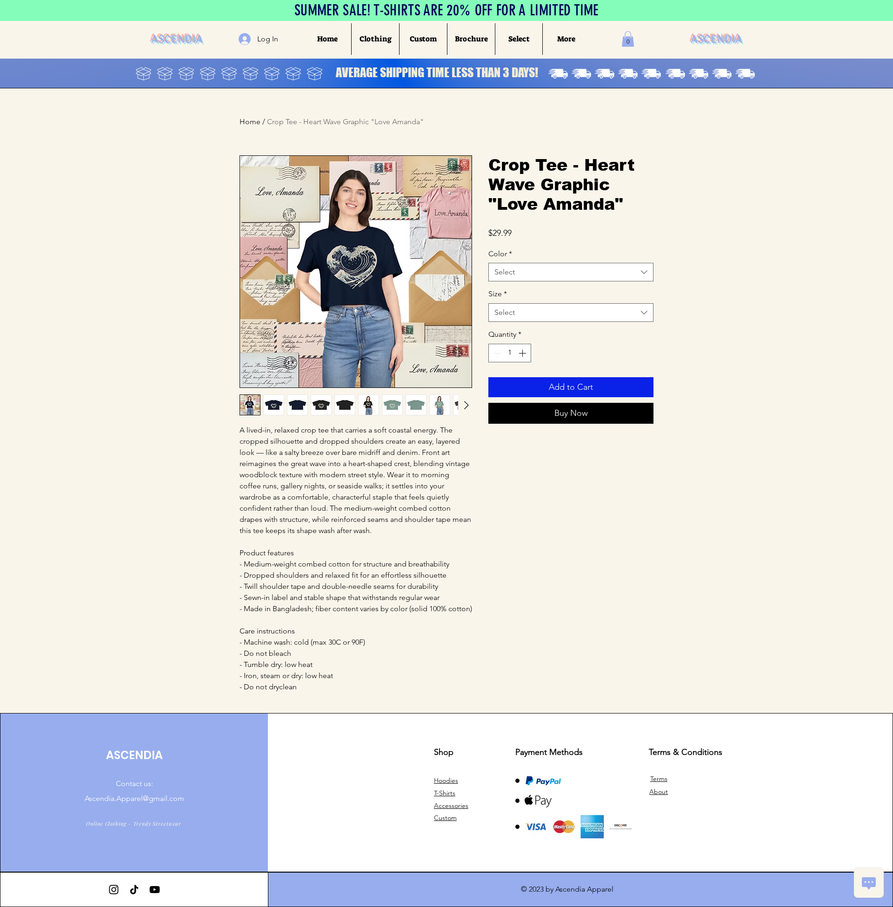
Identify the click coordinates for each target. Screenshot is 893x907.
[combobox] (570, 272)
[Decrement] (496, 353)
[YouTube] (154, 889)
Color (500, 253)
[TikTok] (134, 889)
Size (497, 293)
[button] (375, 39)
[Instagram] (113, 889)
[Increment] (523, 353)
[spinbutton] (510, 353)
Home (250, 121)
